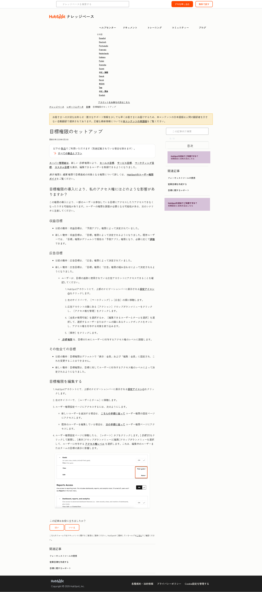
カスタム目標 (62, 167)
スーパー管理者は (59, 163)
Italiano (102, 57)
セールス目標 (107, 163)
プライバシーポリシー (169, 583)
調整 (152, 239)
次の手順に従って (115, 424)
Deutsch (102, 42)
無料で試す (204, 4)
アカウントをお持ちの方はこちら (114, 102)
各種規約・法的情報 (142, 583)
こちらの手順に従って (113, 413)
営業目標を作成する (59, 561)
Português (103, 45)
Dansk (101, 76)
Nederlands (104, 53)
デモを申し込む (182, 4)
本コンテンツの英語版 (135, 121)
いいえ (72, 527)
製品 (63, 148)
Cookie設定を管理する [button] (197, 583)
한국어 (101, 83)
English (102, 95)
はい (57, 527)
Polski (101, 61)
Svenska (102, 64)
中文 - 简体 (103, 91)
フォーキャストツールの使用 (63, 555)
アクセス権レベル (94, 444)
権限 (69, 339)
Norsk (101, 80)
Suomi (101, 68)
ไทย (100, 87)
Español (102, 38)
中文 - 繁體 (103, 72)
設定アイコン (135, 389)
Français (102, 49)
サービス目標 (124, 163)
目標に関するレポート (60, 568)
